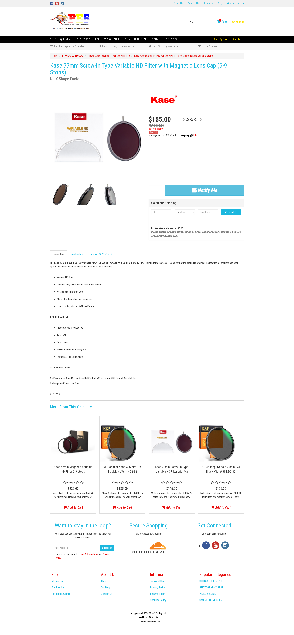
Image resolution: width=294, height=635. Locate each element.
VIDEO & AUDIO (112, 39)
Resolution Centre (61, 593)
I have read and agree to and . (82, 556)
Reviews (94, 254)
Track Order (58, 587)
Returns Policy (158, 593)
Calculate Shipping (163, 203)
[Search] (191, 21)
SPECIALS (171, 39)
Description (58, 254)
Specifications (77, 254)
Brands (236, 39)
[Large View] (61, 194)
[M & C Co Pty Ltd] (70, 21)
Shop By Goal (220, 39)
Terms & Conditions (88, 554)
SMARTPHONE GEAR (136, 39)
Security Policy (158, 600)
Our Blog (105, 587)
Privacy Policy (157, 587)
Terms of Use (157, 581)
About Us (178, 3)
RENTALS (156, 39)
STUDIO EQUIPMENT (61, 39)
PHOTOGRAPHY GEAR (88, 39)
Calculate (232, 212)
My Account (58, 581)
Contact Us (193, 3)
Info (195, 135)
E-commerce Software (145, 622)
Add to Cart (75, 507)
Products (208, 3)
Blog (220, 3)
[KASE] (163, 99)
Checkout (238, 22)
